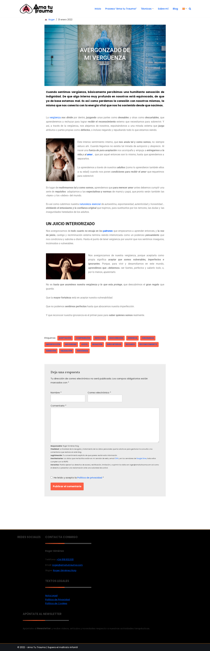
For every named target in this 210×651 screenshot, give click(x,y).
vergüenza (55, 117)
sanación (51, 351)
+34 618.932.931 (65, 559)
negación (97, 344)
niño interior (114, 344)
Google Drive (142, 458)
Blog (175, 8)
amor (90, 154)
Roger (52, 19)
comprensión (83, 338)
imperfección (53, 344)
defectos (100, 338)
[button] (153, 8)
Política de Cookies (56, 603)
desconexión (116, 338)
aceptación (65, 338)
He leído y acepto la (79, 477)
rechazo (130, 344)
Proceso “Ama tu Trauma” (121, 8)
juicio (84, 344)
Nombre (56, 392)
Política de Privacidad (57, 599)
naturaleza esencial (90, 204)
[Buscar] (190, 9)
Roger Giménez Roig (64, 570)
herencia (132, 338)
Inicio (98, 8)
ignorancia (148, 338)
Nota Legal (51, 595)
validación (66, 351)
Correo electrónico (99, 392)
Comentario (58, 405)
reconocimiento (148, 344)
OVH (116, 458)
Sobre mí (163, 8)
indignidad (70, 344)
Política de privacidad (90, 477)
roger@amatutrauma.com (67, 565)
